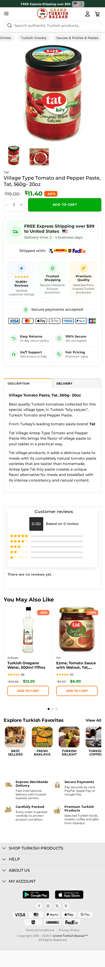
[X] (57, 905)
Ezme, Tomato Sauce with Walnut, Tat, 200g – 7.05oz (76, 666)
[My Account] (87, 14)
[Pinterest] (66, 905)
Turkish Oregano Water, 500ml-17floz (26, 665)
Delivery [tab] (64, 383)
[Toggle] (4, 848)
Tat (6, 172)
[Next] (91, 93)
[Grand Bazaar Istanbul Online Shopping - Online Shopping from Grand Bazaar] (52, 13)
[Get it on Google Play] (36, 894)
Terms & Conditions (40, 930)
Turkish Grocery (33, 38)
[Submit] (9, 25)
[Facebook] (39, 905)
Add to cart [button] (28, 691)
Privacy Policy (69, 930)
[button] (6, 13)
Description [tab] (19, 383)
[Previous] (14, 93)
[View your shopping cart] (97, 14)
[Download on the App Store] (69, 894)
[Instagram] (48, 905)
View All (93, 720)
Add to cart (64, 204)
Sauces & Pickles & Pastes (77, 38)
